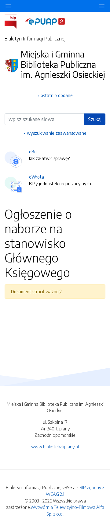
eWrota (36, 176)
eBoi (33, 151)
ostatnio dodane (57, 95)
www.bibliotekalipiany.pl (55, 446)
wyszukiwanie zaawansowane (56, 133)
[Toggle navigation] (101, 5)
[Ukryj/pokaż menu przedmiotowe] (8, 5)
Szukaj (94, 119)
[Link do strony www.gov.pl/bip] (14, 21)
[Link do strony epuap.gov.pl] (45, 21)
